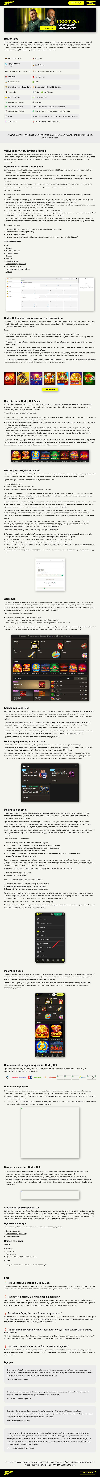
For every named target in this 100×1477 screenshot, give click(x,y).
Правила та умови (13, 1236)
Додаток (9, 259)
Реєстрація (76, 3)
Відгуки (9, 248)
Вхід (91, 3)
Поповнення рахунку (14, 266)
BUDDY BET (65, 1465)
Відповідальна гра (13, 251)
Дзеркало (9, 256)
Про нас (9, 272)
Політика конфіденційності (16, 264)
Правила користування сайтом (18, 269)
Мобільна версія (12, 261)
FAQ (7, 245)
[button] (7, 378)
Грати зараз (48, 28)
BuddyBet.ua (39, 65)
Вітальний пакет (12, 253)
